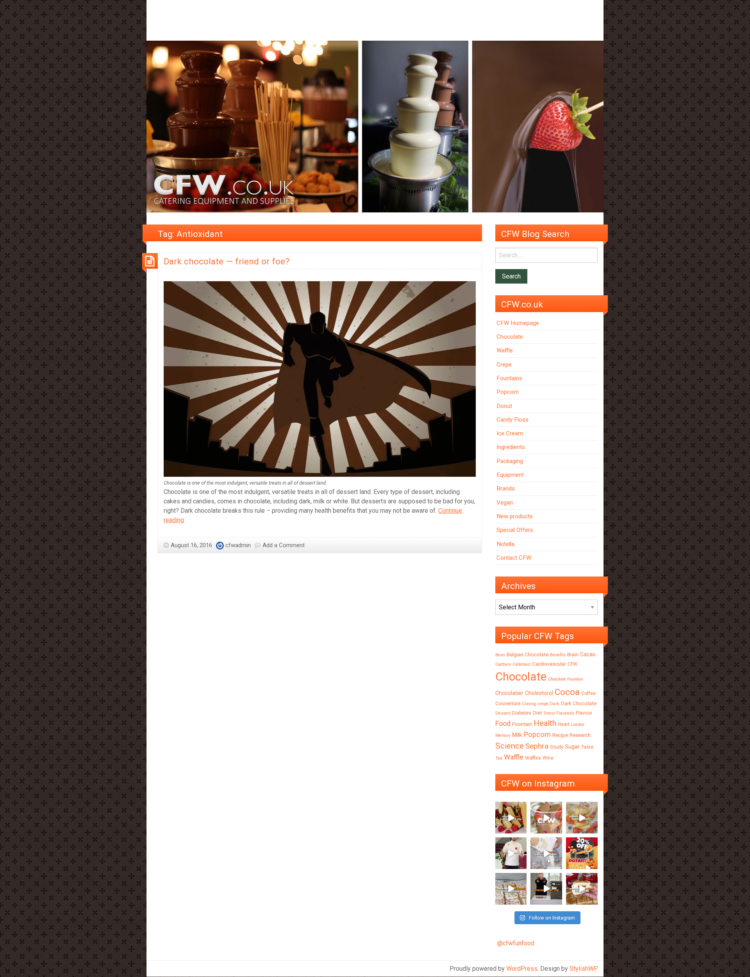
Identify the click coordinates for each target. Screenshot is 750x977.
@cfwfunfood (515, 943)
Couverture (507, 703)
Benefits (558, 654)
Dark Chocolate (578, 703)
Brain (573, 654)
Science (509, 746)
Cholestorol (539, 693)
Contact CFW (513, 557)
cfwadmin (238, 545)
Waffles (533, 758)
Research (580, 735)
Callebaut (521, 664)
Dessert (503, 713)
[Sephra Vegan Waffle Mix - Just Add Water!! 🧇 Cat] (511, 817)
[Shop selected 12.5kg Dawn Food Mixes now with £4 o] (511, 889)
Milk (517, 734)
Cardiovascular (549, 664)
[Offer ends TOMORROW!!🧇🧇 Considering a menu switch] (582, 853)
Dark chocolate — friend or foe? (226, 261)
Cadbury (503, 664)
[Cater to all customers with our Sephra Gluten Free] (582, 817)
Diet (537, 713)
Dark (554, 703)
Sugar (572, 747)
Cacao (588, 654)
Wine (548, 758)
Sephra (536, 746)
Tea (498, 758)
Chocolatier (509, 693)
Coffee (588, 693)
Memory (503, 735)
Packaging (509, 461)
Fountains (509, 378)
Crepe (504, 364)
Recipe (560, 735)
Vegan (504, 502)
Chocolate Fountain (565, 679)
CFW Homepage (517, 323)
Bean (500, 654)
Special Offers (514, 529)
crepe (543, 703)
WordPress (522, 968)
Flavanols (565, 713)
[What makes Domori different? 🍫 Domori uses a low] (511, 853)
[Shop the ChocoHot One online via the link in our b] (546, 817)
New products (514, 516)
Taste (587, 747)
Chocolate (509, 336)
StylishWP (584, 968)
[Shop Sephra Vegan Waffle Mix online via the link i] (546, 853)
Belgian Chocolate (527, 654)
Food (503, 723)
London (577, 724)
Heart (564, 724)
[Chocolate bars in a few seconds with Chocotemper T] (546, 889)
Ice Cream (509, 433)
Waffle (504, 350)
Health (545, 723)
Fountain (522, 724)
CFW (572, 664)
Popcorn (507, 391)
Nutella (505, 544)
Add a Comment (283, 545)
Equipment (510, 474)
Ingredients (510, 447)
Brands (505, 488)
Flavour (584, 713)
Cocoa (567, 692)
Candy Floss (512, 419)
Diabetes (521, 713)
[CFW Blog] (375, 126)
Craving (529, 703)
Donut (504, 405)
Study (556, 747)
